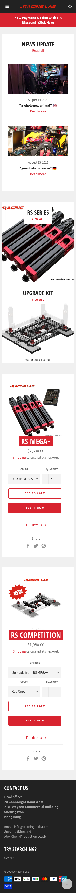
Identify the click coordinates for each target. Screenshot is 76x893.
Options (35, 662)
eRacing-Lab (21, 871)
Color (24, 469)
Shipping (19, 457)
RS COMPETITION (36, 635)
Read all (38, 50)
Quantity (52, 469)
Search (9, 857)
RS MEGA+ (36, 441)
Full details (34, 525)
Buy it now (34, 508)
